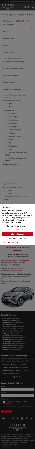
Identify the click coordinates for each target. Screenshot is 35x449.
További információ (9, 242)
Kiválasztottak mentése (17, 238)
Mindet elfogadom (17, 234)
